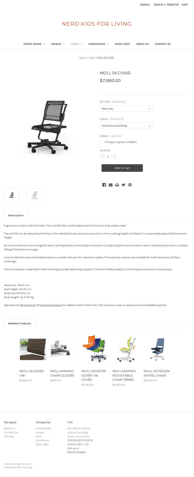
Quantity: (105, 150)
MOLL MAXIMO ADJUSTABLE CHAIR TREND (124, 375)
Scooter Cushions (51, 305)
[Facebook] (104, 185)
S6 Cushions (27, 305)
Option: (112, 118)
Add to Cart (157, 352)
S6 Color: (112, 101)
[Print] (117, 185)
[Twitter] (123, 185)
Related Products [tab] (19, 323)
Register (173, 4)
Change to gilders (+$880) (121, 142)
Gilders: (110, 135)
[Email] (111, 185)
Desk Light (122, 44)
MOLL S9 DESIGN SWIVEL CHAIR (157, 373)
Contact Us (163, 44)
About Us (142, 44)
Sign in (158, 4)
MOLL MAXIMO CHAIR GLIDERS (62, 373)
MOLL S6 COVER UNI (31, 373)
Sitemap (9, 436)
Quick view (30, 344)
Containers (96, 44)
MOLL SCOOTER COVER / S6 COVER (93, 375)
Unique (56, 44)
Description (16, 215)
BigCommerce (23, 464)
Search (145, 4)
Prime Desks (32, 44)
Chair (75, 44)
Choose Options (33, 353)
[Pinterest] (130, 185)
